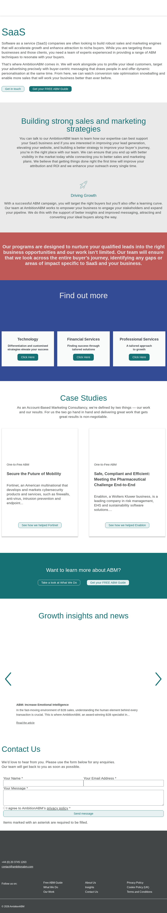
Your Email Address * (100, 778)
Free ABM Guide (53, 882)
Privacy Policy (135, 882)
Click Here (28, 357)
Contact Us (91, 891)
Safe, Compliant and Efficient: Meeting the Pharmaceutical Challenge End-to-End (122, 479)
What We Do (50, 887)
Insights (89, 887)
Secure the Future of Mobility (34, 473)
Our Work (48, 891)
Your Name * (13, 778)
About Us (90, 882)
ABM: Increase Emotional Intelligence (42, 704)
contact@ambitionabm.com (17, 866)
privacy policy (57, 808)
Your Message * (15, 788)
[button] (158, 8)
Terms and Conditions (139, 891)
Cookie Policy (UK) (138, 887)
